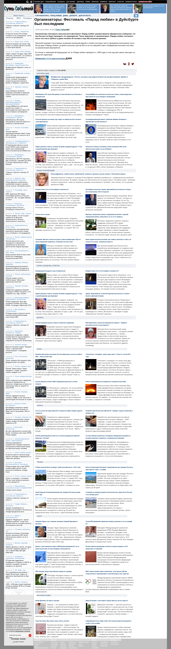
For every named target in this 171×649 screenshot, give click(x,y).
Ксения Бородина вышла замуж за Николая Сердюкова (54, 323)
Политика (54, 642)
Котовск (17, 100)
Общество (72, 642)
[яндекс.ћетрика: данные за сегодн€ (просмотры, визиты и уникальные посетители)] (18, 642)
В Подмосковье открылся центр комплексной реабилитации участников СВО (18, 315)
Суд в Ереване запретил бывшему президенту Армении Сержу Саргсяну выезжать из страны (18, 93)
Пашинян (18, 417)
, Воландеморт (19, 558)
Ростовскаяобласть (22, 250)
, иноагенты (26, 529)
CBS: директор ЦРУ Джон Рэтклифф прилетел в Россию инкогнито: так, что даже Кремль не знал (18, 196)
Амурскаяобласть (21, 225)
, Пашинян (23, 392)
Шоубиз (40, 317)
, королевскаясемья (21, 65)
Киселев (18, 403)
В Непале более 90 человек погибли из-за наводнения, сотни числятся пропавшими (18, 35)
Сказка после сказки (13, 490)
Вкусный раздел (44, 595)
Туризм (40, 462)
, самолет (28, 213)
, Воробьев (21, 309)
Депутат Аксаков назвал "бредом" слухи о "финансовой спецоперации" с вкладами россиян (19, 349)
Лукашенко (18, 331)
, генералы (24, 582)
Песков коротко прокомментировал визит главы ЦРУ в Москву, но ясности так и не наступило (18, 134)
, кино (23, 178)
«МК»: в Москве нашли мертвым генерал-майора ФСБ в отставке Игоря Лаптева (18, 586)
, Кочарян (24, 262)
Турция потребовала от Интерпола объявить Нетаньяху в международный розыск (19, 510)
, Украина (19, 117)
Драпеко (18, 178)
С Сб (62, 30)
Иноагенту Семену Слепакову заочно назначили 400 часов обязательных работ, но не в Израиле (17, 536)
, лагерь (26, 41)
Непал (17, 31)
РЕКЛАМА (23, 638)
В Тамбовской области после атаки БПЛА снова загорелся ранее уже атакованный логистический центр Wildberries (18, 148)
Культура (120, 1)
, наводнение (24, 31)
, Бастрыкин (23, 356)
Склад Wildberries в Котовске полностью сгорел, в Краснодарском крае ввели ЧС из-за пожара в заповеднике (17, 109)
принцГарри (19, 63)
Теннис (94, 646)
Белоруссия (115, 644)
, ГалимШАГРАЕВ (26, 488)
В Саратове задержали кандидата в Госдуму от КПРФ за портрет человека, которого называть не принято (18, 563)
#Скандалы (27, 18)
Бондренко (18, 556)
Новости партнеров (41, 648)
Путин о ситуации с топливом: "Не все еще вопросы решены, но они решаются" (18, 480)
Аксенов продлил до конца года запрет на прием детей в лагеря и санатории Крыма (18, 45)
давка (65, 16)
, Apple (19, 570)
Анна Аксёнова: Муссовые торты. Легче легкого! (52, 621)
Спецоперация (50, 1)
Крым (17, 41)
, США (22, 51)
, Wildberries (22, 143)
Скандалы (61, 1)
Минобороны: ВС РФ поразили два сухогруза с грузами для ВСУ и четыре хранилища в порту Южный (18, 161)
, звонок (22, 452)
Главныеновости (21, 21)
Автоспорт (104, 644)
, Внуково (27, 51)
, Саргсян (24, 87)
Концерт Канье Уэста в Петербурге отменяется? (15, 208)
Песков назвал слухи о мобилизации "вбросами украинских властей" (15, 280)
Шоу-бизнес (70, 1)
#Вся (18, 18)
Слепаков (18, 529)
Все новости (39, 642)
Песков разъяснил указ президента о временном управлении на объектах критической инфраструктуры (17, 243)
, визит (25, 190)
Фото (36, 646)
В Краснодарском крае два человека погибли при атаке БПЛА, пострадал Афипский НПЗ (18, 303)
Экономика (54, 644)
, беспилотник (10, 239)
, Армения (25, 417)
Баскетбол (104, 642)
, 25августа (19, 170)
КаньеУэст (18, 203)
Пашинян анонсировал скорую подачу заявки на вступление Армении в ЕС (18, 421)
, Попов (23, 403)
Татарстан (114, 642)
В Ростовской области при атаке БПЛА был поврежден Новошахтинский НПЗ (18, 256)
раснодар (18, 462)
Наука (39, 349)
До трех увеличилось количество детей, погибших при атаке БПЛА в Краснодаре (18, 433)
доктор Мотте (85, 16)
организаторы (42, 16)
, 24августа (19, 323)
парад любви (56, 16)
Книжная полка (131, 1)
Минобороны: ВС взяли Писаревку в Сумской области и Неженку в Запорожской (18, 121)
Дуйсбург (73, 16)
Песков (17, 127)
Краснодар (18, 427)
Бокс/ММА (95, 648)
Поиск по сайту (146, 1)
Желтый (63, 646)
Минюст (17, 515)
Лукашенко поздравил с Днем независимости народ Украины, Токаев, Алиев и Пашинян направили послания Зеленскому (19, 337)
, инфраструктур (26, 237)
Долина (17, 543)
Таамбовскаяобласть (22, 141)
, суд (23, 570)
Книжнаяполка (20, 486)
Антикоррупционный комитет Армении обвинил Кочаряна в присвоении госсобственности (17, 268)
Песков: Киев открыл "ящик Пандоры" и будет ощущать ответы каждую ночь (16, 370)
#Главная (9, 18)
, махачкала (24, 464)
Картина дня (39, 1)
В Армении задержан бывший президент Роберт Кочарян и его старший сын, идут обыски (18, 291)
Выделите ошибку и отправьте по (51, 70)
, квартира (23, 543)
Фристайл (104, 646)
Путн (16, 356)
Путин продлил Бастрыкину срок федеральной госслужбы (18, 361)
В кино (62, 642)
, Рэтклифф (24, 127)
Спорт (39, 516)
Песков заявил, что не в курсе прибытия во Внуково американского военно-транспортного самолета (17, 218)
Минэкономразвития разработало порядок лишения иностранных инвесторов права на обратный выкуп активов (18, 445)
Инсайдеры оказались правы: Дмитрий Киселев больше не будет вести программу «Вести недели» (18, 410)
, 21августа (19, 496)
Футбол (94, 642)
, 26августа (19, 23)
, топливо (22, 476)
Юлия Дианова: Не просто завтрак (47, 600)
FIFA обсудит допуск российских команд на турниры (53, 571)
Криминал (103, 1)
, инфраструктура (25, 376)
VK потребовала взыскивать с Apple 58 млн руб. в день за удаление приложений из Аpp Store (17, 575)
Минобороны (19, 116)
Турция (17, 504)
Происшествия (84, 642)
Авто (80, 644)
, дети (21, 41)
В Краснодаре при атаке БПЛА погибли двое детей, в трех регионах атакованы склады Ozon (17, 469)
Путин (17, 376)
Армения (18, 87)
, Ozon (29, 366)
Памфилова (19, 73)
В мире (37, 644)
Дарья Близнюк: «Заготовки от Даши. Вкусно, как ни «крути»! (107, 600)
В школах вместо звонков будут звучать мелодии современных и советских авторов (18, 456)
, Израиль (23, 504)
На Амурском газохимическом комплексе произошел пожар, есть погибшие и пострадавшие (18, 231)
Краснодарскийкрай (22, 297)
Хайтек (40, 405)
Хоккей (94, 644)
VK (16, 570)
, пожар (12, 227)
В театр (53, 648)
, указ (7, 378)
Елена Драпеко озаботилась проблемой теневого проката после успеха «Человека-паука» (18, 184)
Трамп (17, 51)
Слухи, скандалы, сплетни (48, 266)
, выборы (27, 73)
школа (17, 452)
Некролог (112, 1)
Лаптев (17, 582)
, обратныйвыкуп (17, 440)
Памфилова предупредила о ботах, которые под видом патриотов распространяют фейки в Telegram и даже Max (17, 80)
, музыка (28, 452)
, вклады (24, 344)
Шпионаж (95, 1)
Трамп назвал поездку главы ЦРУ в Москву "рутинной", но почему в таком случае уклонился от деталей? (19, 56)
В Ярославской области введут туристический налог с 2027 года (57, 467)
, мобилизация (25, 274)
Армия (87, 1)
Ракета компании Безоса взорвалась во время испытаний (106, 381)
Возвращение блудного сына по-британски (50, 271)
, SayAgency (20, 205)
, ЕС (30, 417)
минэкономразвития (22, 439)
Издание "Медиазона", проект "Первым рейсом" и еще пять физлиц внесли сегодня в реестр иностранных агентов (18, 522)
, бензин (29, 476)
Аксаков (18, 344)
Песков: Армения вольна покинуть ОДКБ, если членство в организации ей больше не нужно (19, 397)
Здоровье (80, 1)
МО (16, 309)
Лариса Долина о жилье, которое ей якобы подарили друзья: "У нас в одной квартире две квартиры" (18, 549)
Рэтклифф (18, 190)
